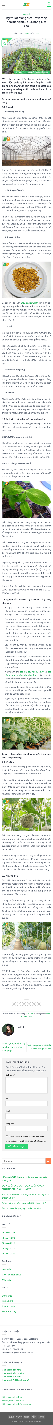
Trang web (9, 1123)
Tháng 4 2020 (8, 1253)
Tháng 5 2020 (8, 1248)
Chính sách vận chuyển (13, 1373)
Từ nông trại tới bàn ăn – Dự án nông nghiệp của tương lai (24, 1179)
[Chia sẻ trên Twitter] (24, 1004)
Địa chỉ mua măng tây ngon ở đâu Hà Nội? (21, 1208)
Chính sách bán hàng (11, 1369)
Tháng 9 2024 (8, 1232)
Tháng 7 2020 (8, 1238)
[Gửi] (48, 1161)
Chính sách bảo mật (11, 1376)
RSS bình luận (8, 1306)
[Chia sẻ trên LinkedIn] (39, 1004)
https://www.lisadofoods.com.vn (17, 1404)
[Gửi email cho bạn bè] (29, 1004)
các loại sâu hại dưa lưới (32, 671)
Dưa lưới (26, 14)
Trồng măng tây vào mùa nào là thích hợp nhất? (24, 1203)
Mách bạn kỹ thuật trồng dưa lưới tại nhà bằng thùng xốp (13, 1047)
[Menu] (3, 4)
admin (36, 33)
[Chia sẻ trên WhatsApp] (14, 1004)
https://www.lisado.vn (12, 1397)
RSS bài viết (7, 1301)
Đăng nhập (7, 1295)
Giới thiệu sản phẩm (11, 1274)
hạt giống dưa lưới (29, 302)
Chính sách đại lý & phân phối (15, 1380)
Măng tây (6, 1280)
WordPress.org (9, 1311)
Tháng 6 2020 (8, 1243)
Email (8, 1111)
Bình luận (10, 1075)
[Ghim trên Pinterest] (34, 1004)
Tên (7, 1098)
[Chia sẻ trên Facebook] (19, 1004)
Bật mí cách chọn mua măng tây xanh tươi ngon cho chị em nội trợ (26, 1196)
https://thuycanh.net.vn (13, 1400)
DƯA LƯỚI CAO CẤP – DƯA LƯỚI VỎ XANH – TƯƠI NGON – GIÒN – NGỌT (25, 1187)
